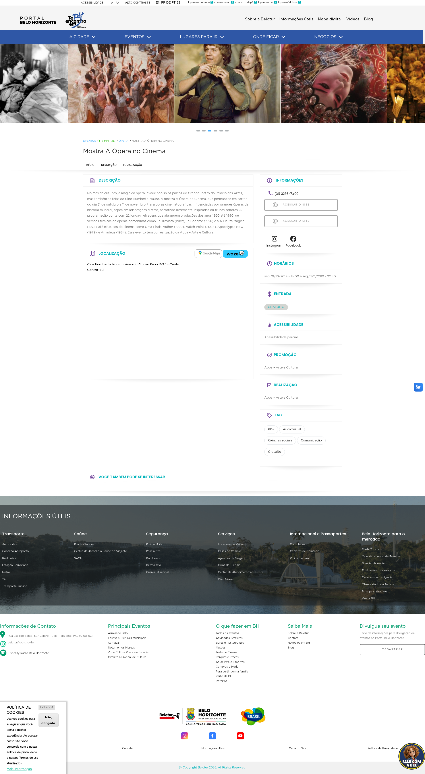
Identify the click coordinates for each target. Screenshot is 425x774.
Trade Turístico (372, 549)
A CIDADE (79, 37)
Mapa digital (330, 19)
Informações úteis (296, 19)
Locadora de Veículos (232, 544)
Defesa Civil (153, 565)
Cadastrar (392, 649)
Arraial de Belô (118, 633)
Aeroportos (9, 544)
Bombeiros (153, 558)
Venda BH (368, 598)
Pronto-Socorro (84, 544)
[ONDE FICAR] (283, 37)
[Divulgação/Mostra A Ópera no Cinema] (212, 83)
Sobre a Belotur (260, 19)
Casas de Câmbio (229, 551)
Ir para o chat (266, 2)
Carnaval (114, 642)
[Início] (53, 13)
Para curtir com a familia (232, 671)
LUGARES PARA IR (199, 37)
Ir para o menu (223, 2)
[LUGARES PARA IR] (222, 37)
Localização (132, 165)
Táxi (4, 579)
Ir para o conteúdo (200, 2)
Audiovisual (292, 429)
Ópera (123, 140)
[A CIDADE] (93, 37)
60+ (271, 429)
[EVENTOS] (149, 37)
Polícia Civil (153, 551)
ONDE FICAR (266, 37)
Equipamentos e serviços (378, 570)
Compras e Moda (227, 666)
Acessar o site (295, 204)
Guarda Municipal (157, 572)
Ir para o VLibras (288, 2)
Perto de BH (224, 676)
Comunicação (311, 440)
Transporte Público (14, 586)
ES (178, 2)
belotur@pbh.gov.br (20, 642)
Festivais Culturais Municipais (127, 638)
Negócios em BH (299, 642)
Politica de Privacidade (382, 748)
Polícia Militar (155, 544)
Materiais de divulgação (377, 577)
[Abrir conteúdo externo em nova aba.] (208, 253)
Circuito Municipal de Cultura (127, 657)
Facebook (293, 245)
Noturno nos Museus (121, 647)
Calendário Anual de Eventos (381, 556)
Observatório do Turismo (378, 584)
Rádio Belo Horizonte (34, 653)
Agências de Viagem (231, 558)
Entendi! (46, 707)
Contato (293, 638)
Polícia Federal (299, 558)
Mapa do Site (297, 748)
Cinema (109, 141)
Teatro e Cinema (226, 652)
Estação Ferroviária (15, 565)
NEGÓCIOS (325, 37)
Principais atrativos (374, 591)
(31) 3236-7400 (286, 194)
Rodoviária (9, 558)
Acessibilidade (92, 2)
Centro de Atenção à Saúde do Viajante (100, 551)
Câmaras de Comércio (304, 551)
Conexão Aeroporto (15, 551)
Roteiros (221, 681)
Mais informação (19, 769)
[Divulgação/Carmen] (106, 83)
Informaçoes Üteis (212, 748)
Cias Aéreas (226, 579)
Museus (220, 647)
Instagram (274, 245)
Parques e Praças (227, 657)
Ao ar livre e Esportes (230, 662)
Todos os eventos (227, 633)
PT (174, 2)
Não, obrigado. (48, 720)
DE (168, 2)
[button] (198, 130)
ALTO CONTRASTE (137, 2)
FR (163, 2)
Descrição (109, 165)
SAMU (78, 558)
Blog (368, 19)
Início (90, 165)
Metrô (6, 572)
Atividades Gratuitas (229, 638)
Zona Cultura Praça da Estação (128, 652)
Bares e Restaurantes (230, 642)
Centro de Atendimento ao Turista (240, 572)
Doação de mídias (374, 563)
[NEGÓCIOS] (341, 37)
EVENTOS (135, 37)
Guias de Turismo (229, 565)
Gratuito (274, 451)
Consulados (297, 544)
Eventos (89, 140)
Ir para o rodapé (245, 2)
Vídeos (352, 19)
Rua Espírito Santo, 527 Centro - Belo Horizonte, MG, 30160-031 (50, 636)
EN (158, 2)
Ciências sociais (280, 440)
